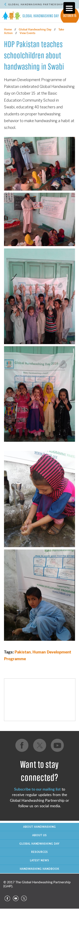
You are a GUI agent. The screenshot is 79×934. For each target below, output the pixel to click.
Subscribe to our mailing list (37, 789)
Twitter (24, 898)
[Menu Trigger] (69, 8)
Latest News (39, 860)
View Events (27, 33)
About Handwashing (39, 827)
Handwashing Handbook (39, 869)
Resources (39, 852)
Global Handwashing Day (35, 29)
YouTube (15, 898)
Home (8, 29)
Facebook (7, 898)
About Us (39, 835)
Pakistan (23, 652)
